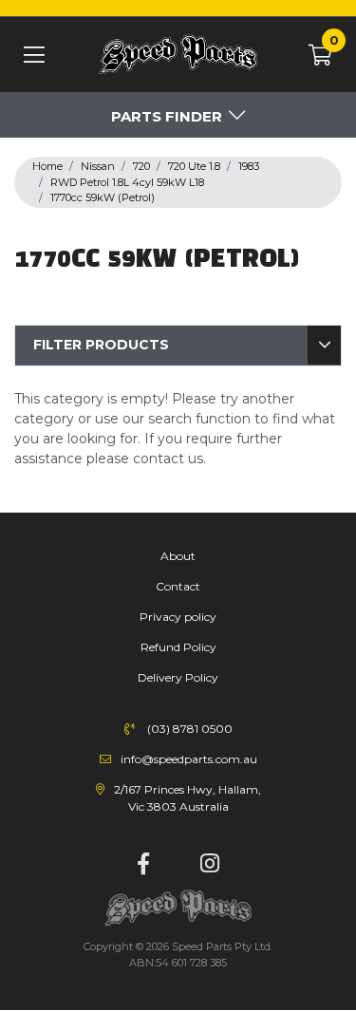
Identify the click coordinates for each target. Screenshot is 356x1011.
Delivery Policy (178, 677)
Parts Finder (166, 116)
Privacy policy (178, 616)
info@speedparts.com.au (189, 759)
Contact (178, 586)
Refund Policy (178, 647)
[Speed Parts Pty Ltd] (178, 55)
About (178, 556)
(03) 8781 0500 (190, 728)
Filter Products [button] (101, 344)
